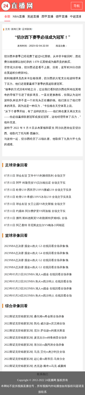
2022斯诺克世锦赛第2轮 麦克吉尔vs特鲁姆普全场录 (35, 337)
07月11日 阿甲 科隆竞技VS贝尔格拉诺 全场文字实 (34, 182)
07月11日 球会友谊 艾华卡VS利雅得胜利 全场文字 (34, 175)
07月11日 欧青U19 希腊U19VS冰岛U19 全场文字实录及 (37, 196)
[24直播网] (24, 7)
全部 (7, 16)
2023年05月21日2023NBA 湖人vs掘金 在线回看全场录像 (38, 274)
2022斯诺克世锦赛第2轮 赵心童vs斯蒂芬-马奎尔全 (34, 358)
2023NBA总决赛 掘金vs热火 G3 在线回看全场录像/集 (36, 246)
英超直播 (33, 16)
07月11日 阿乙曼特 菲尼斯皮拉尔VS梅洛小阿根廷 (34, 225)
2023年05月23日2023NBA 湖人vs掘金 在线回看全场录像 (38, 288)
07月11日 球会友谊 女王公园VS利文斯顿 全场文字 (34, 204)
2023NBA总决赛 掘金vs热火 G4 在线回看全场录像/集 (36, 253)
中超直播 (76, 16)
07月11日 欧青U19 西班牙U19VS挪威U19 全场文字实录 (37, 189)
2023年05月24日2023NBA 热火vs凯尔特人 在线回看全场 (38, 295)
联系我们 (42, 374)
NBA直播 (19, 16)
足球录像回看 (16, 165)
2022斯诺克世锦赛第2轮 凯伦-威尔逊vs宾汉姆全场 (34, 323)
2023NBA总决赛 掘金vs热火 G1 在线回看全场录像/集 (36, 267)
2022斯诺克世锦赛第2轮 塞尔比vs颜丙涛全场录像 (34, 344)
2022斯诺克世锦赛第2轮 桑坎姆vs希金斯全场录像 (34, 316)
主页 (7, 29)
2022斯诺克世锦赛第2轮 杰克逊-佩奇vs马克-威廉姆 (35, 366)
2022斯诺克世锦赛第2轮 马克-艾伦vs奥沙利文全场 (34, 351)
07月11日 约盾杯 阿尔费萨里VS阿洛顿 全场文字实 (34, 211)
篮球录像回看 (16, 235)
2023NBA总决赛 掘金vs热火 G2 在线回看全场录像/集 (36, 260)
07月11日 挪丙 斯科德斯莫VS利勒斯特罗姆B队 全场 (35, 218)
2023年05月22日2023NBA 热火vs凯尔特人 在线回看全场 (38, 281)
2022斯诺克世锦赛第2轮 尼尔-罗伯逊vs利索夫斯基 (34, 330)
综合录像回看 (16, 306)
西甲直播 (47, 16)
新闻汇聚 (16, 29)
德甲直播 (62, 16)
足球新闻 (27, 29)
